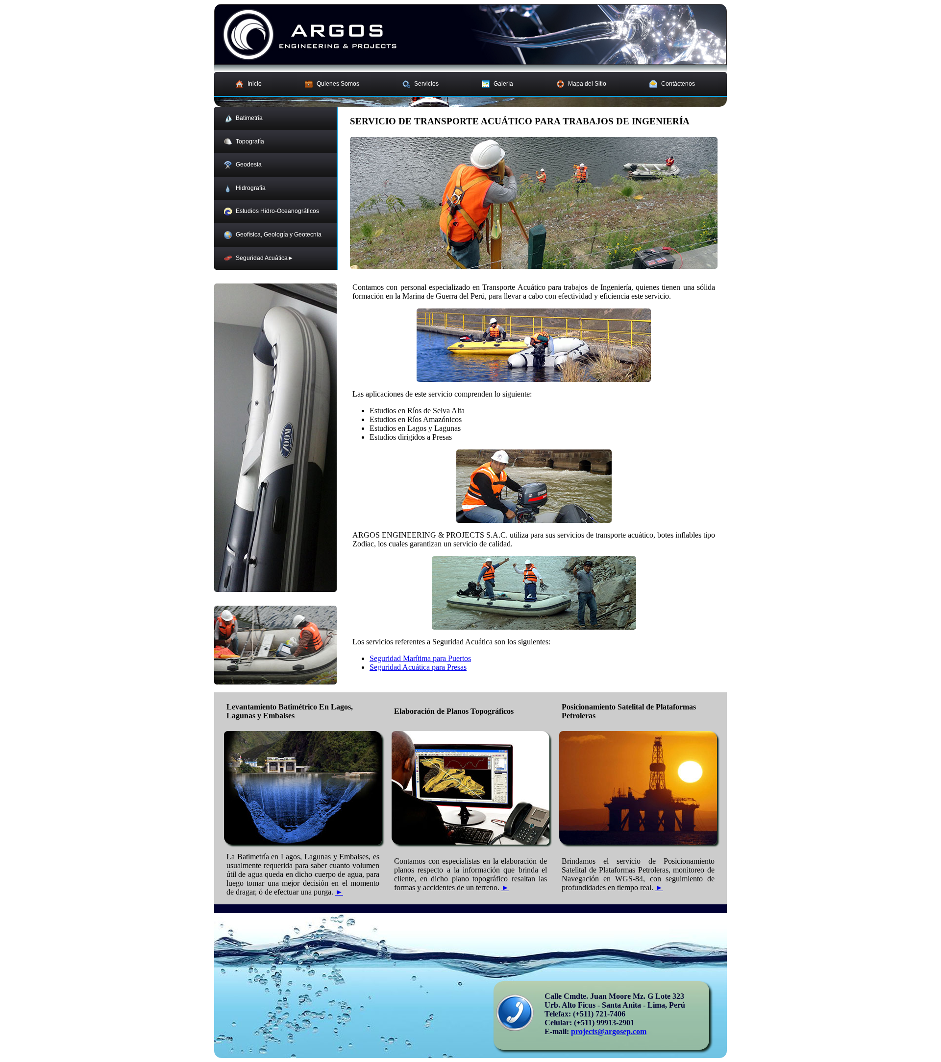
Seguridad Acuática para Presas (418, 667)
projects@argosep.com (608, 1031)
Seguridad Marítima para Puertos (420, 658)
